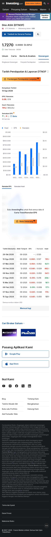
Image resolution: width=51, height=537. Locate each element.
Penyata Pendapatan (28, 62)
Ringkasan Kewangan (10, 62)
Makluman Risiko (8, 521)
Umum (5, 56)
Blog (4, 399)
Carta (14, 56)
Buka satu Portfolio (9, 409)
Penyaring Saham (19, 10)
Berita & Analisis (28, 56)
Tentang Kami (33, 399)
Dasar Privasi (6, 513)
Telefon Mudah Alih (10, 404)
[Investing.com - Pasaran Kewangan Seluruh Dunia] (14, 3)
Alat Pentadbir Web (10, 414)
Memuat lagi (25, 308)
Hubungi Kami (33, 409)
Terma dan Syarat (8, 505)
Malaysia (34, 10)
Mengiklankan (33, 404)
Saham (5, 10)
